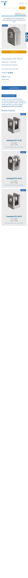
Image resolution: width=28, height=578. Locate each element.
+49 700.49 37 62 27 (20, 14)
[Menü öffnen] (26, 3)
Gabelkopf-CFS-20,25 (14, 216)
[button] (25, 25)
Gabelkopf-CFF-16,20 (14, 140)
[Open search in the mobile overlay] (14, 8)
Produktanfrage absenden (9, 95)
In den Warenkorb (14, 88)
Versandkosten (7, 69)
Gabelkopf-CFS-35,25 (14, 178)
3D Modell (14, 52)
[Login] (20, 3)
